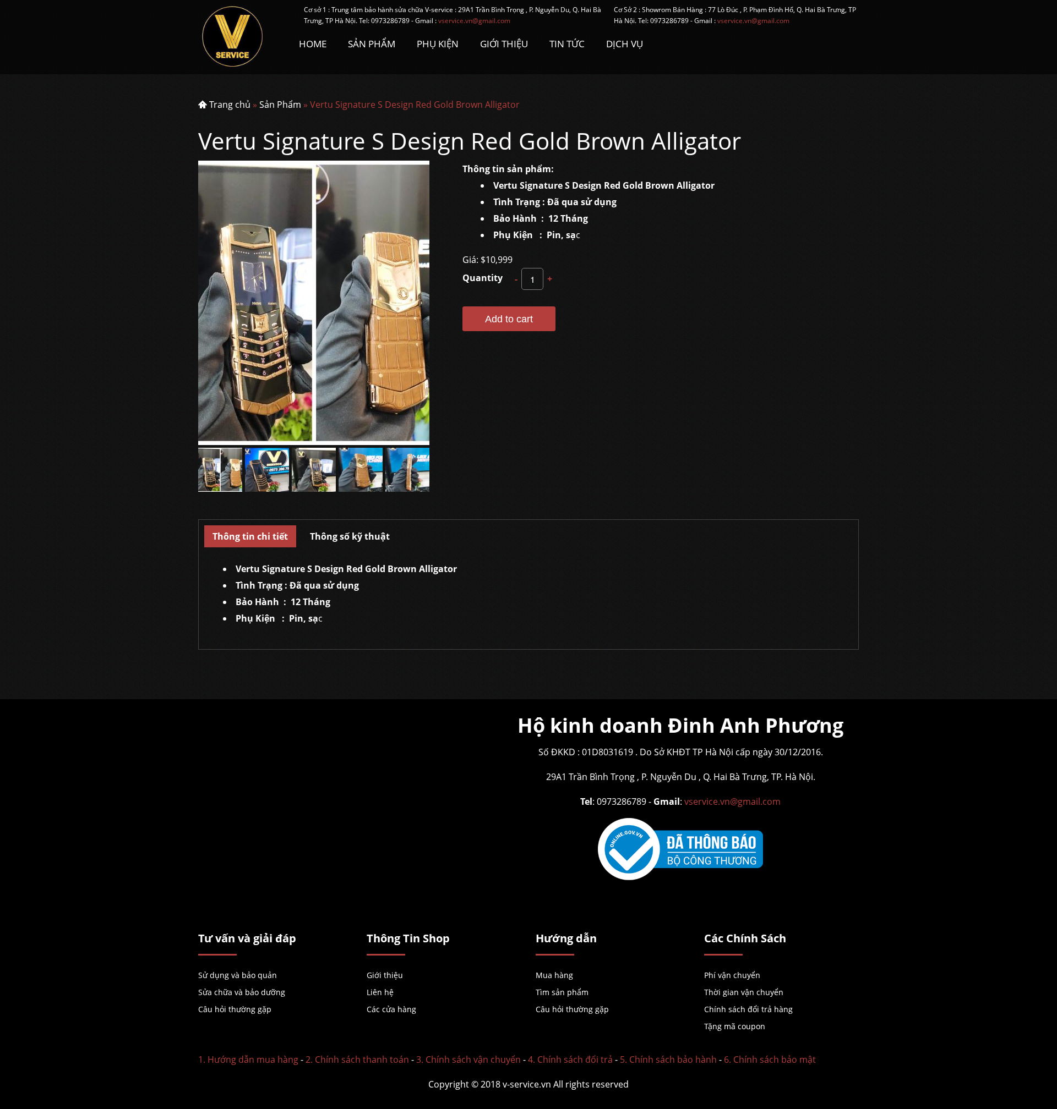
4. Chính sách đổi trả (570, 1059)
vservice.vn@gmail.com (474, 20)
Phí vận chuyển (732, 975)
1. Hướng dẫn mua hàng (248, 1059)
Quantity (482, 278)
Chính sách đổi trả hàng (748, 1009)
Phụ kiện (438, 43)
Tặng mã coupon (734, 1026)
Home (312, 43)
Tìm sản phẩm (562, 992)
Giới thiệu (385, 975)
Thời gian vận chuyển (743, 992)
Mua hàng (554, 975)
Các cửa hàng (391, 1009)
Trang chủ (229, 104)
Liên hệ (380, 992)
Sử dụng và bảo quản (237, 975)
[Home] (240, 37)
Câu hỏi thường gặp (234, 1009)
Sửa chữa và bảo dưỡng (241, 992)
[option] (220, 470)
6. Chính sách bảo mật (770, 1059)
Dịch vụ (624, 43)
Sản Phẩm (371, 43)
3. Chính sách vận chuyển (468, 1059)
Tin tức (567, 43)
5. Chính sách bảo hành (668, 1059)
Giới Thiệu (504, 43)
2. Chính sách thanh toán (357, 1059)
